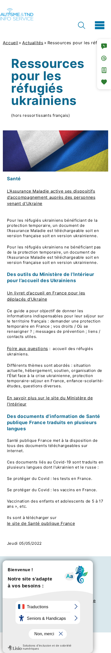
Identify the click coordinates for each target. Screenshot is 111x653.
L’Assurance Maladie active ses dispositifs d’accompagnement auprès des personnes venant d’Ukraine (51, 197)
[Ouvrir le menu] (99, 25)
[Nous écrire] (104, 58)
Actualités (32, 42)
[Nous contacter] (104, 46)
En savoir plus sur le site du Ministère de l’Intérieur (50, 401)
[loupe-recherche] (81, 25)
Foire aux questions (27, 348)
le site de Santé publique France (41, 523)
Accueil (10, 42)
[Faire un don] (104, 82)
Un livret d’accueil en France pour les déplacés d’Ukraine (46, 296)
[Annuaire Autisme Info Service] (104, 70)
